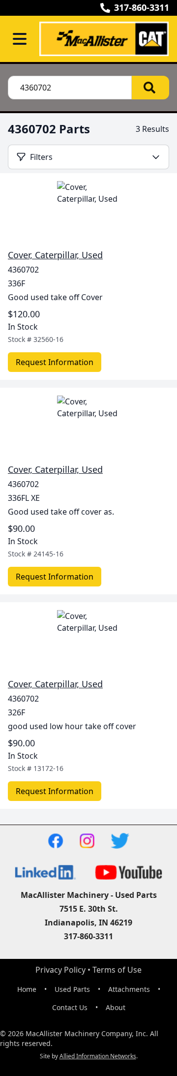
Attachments (129, 989)
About (115, 1007)
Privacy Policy (60, 969)
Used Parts (72, 989)
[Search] (150, 87)
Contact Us (70, 1007)
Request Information (54, 362)
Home (26, 989)
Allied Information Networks (97, 1056)
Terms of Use (117, 969)
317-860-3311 (141, 7)
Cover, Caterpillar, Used (55, 255)
